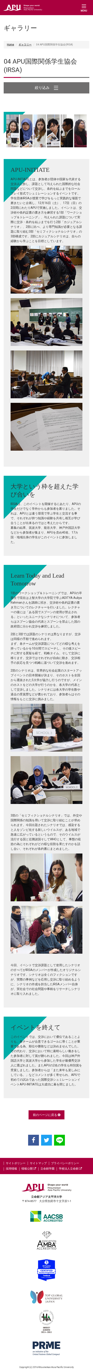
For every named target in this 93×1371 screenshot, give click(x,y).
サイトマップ (38, 1163)
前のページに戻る (45, 1115)
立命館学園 (47, 1168)
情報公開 (27, 1168)
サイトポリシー (16, 1163)
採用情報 (11, 1168)
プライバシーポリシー (65, 1163)
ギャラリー (25, 44)
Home (10, 44)
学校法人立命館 (69, 1168)
